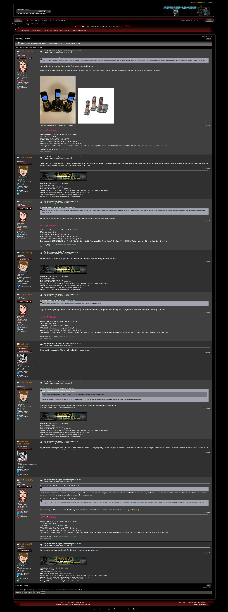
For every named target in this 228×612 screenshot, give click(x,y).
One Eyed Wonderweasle (24, 345)
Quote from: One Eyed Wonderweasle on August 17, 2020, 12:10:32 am (60, 499)
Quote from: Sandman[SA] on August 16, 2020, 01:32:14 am (57, 57)
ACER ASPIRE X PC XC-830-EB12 (67, 149)
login (21, 9)
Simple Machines (80, 602)
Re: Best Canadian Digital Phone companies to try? (62, 51)
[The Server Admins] (18, 194)
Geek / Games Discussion (50, 30)
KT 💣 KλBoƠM (26, 51)
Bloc (204, 604)
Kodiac (63, 20)
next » (210, 36)
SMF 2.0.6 (63, 602)
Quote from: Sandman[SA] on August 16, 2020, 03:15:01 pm (57, 207)
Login (110, 26)
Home (88, 26)
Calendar (104, 26)
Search (97, 26)
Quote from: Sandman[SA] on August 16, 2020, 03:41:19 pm (57, 300)
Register (116, 26)
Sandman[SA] (25, 157)
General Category (36, 30)
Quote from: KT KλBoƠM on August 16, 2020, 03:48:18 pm (57, 388)
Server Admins (25, 30)
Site (122, 26)
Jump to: (18, 592)
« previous (204, 36)
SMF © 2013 (71, 602)
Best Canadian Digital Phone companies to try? (73, 30)
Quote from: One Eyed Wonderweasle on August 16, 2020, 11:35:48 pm (60, 485)
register (27, 9)
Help (92, 26)
